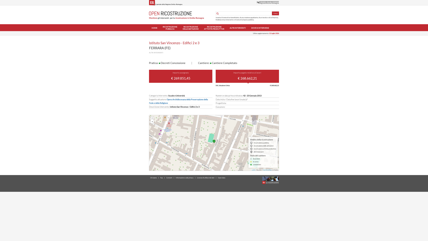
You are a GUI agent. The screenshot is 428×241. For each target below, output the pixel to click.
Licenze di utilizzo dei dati (205, 178)
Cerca (275, 13)
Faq (161, 178)
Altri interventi (238, 28)
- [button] (152, 121)
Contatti (169, 178)
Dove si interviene (260, 28)
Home (154, 28)
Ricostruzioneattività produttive (214, 28)
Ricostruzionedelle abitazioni (191, 28)
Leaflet (253, 170)
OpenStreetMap (267, 170)
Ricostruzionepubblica (170, 28)
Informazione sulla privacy (184, 178)
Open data (221, 178)
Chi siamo (153, 178)
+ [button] (152, 118)
